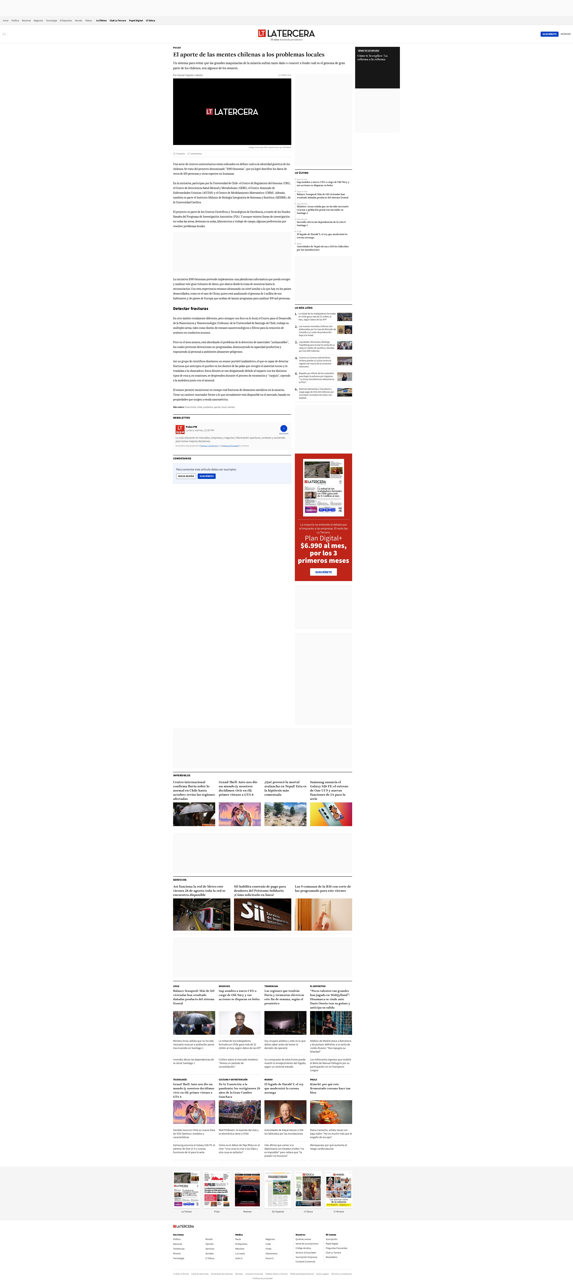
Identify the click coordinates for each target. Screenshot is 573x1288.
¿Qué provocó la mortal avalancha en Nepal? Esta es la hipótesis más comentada (285, 789)
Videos (88, 20)
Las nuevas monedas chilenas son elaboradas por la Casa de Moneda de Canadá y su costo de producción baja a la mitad (317, 331)
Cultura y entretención (233, 1079)
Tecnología (51, 20)
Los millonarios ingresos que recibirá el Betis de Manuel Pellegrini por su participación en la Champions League (330, 1065)
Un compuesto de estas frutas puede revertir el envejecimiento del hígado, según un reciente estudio (285, 1063)
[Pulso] (217, 1207)
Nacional (26, 20)
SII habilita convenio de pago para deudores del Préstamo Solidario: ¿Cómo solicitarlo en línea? (260, 891)
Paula (313, 1079)
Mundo (78, 20)
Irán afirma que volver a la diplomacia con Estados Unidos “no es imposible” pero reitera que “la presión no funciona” (284, 1150)
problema (208, 407)
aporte (217, 407)
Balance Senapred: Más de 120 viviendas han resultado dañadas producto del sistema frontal (322, 196)
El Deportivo (66, 20)
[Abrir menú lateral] (5, 34)
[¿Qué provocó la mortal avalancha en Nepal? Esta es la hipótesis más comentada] (285, 814)
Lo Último (101, 20)
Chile (199, 407)
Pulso (177, 47)
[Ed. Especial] (277, 1207)
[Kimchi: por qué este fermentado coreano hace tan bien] (331, 1112)
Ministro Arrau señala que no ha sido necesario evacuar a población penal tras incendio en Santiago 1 (323, 210)
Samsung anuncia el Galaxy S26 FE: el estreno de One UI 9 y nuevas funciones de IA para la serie (329, 791)
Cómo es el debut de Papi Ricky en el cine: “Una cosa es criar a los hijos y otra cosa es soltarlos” (239, 1148)
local (224, 407)
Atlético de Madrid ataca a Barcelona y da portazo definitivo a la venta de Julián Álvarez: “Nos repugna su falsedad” (330, 1046)
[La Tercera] (186, 1207)
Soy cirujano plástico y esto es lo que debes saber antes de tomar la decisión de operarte (285, 1044)
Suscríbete (208, 476)
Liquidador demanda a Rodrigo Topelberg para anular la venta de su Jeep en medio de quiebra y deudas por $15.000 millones (317, 346)
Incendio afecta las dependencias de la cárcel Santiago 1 (321, 224)
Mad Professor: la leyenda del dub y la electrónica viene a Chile (239, 1131)
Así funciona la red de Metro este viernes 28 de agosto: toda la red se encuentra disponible (199, 891)
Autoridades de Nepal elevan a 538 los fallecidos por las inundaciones (323, 248)
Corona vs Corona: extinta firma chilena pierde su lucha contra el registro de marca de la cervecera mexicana (315, 362)
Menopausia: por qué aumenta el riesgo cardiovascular (328, 1146)
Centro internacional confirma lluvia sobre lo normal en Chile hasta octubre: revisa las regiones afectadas (194, 791)
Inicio (6, 20)
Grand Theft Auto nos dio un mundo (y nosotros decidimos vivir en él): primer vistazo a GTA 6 (238, 789)
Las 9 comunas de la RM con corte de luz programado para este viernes (323, 889)
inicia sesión (186, 476)
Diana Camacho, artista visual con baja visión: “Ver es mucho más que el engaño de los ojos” (331, 1133)
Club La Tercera (118, 20)
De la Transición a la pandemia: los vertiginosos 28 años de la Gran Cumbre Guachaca (239, 1090)
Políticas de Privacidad (230, 446)
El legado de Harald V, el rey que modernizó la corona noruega (322, 236)
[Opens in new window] (247, 1207)
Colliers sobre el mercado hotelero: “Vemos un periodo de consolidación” (238, 1063)
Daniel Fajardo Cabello (190, 75)
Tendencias (271, 986)
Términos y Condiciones (209, 446)
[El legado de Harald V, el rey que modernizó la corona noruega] (285, 1112)
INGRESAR (566, 34)
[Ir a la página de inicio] (286, 34)
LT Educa (150, 20)
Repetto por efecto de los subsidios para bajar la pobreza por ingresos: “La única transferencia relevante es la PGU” (316, 378)
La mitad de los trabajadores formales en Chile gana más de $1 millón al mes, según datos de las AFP (317, 316)
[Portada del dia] (323, 514)
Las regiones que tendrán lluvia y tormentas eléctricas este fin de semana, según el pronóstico (284, 997)
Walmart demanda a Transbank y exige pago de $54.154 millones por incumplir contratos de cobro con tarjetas (316, 393)
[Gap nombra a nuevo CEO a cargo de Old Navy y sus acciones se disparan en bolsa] (240, 1023)
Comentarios (196, 153)
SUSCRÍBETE (323, 572)
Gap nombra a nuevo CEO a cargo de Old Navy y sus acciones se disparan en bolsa (323, 184)
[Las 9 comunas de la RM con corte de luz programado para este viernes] (323, 914)
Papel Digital (136, 20)
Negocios (38, 20)
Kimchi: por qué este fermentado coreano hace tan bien (330, 1088)
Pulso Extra (190, 407)
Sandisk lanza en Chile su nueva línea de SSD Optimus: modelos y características (194, 1133)
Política (15, 20)
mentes (231, 407)
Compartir (180, 153)
